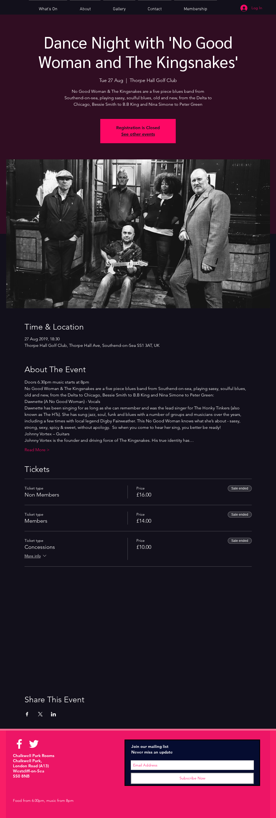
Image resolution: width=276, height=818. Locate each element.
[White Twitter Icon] (33, 744)
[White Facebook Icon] (19, 744)
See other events (138, 134)
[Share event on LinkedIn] (53, 714)
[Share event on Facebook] (27, 714)
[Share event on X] (40, 714)
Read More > (37, 449)
